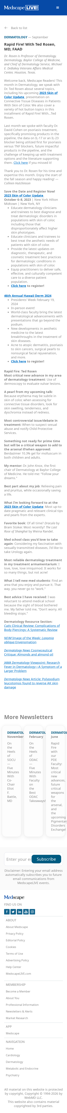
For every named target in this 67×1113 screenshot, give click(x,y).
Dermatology (14, 1062)
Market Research (17, 1018)
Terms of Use (14, 954)
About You (12, 998)
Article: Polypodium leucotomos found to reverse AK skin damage (32, 683)
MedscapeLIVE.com (18, 974)
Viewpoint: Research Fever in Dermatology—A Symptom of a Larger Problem (33, 667)
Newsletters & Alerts (19, 1011)
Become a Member (18, 991)
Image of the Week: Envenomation (29, 640)
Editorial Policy (15, 940)
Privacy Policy (14, 934)
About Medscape (17, 927)
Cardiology (13, 1055)
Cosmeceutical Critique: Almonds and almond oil (28, 652)
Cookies (11, 947)
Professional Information (22, 1005)
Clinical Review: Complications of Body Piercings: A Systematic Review (32, 628)
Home (10, 1048)
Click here (21, 163)
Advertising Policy (17, 960)
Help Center (13, 967)
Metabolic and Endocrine (22, 1068)
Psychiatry (12, 1075)
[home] (21, 7)
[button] (58, 8)
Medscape (12, 1033)
